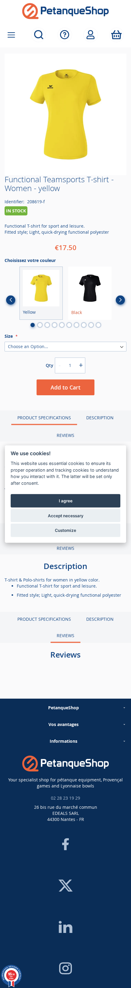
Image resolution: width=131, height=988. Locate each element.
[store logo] (65, 11)
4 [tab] (54, 325)
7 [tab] (76, 325)
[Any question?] (64, 34)
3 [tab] (47, 325)
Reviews (65, 435)
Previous (10, 300)
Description (100, 418)
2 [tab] (40, 325)
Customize (65, 530)
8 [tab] (84, 325)
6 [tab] (69, 325)
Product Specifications (44, 418)
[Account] (90, 34)
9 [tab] (91, 325)
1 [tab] (32, 325)
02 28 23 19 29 (65, 798)
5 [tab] (62, 325)
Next (120, 300)
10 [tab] (98, 325)
